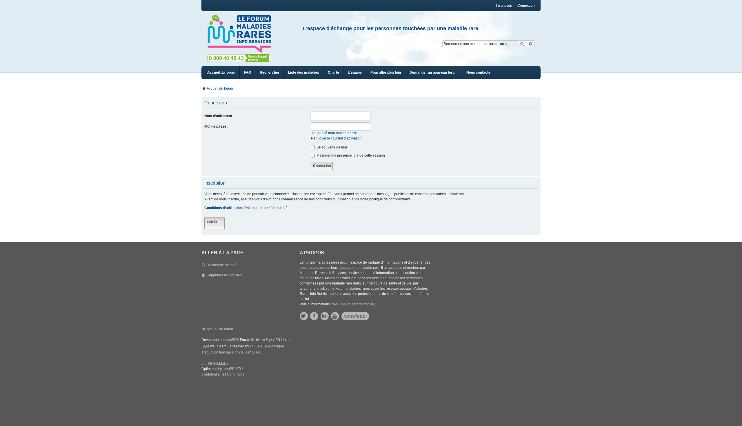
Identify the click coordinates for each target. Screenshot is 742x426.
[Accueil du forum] (241, 34)
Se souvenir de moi (331, 147)
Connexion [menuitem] (526, 5)
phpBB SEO (233, 369)
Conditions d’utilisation (223, 208)
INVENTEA (258, 346)
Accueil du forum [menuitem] (221, 72)
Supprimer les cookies (224, 275)
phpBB (231, 340)
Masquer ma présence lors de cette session (350, 155)
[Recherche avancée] (530, 43)
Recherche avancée (223, 265)
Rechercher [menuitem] (269, 72)
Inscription (214, 222)
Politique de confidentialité (266, 208)
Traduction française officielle (224, 352)
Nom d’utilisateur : (219, 116)
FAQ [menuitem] (247, 72)
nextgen (277, 346)
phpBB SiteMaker (215, 364)
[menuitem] (303, 72)
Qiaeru (257, 352)
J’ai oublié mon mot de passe (334, 133)
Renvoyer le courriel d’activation (336, 138)
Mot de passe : (216, 126)
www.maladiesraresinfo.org (353, 304)
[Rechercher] (522, 43)
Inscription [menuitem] (504, 5)
